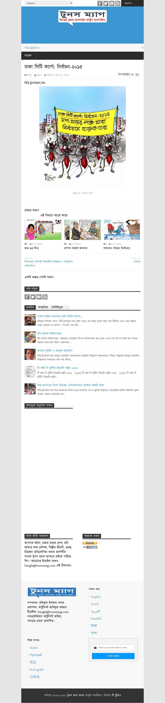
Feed (117, 3)
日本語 (34, 677)
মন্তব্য (29, 75)
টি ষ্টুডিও (116, 695)
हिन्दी (94, 626)
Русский (36, 655)
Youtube (111, 3)
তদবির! (137, 262)
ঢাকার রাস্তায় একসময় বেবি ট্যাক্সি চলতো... (59, 316)
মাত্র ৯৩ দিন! (31, 248)
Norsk (95, 604)
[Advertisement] (82, 36)
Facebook (99, 3)
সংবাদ (28, 55)
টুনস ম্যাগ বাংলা (75, 695)
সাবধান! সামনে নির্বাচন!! (116, 248)
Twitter (105, 3)
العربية (95, 611)
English (96, 597)
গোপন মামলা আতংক (75, 248)
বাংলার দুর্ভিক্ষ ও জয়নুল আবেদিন (55, 351)
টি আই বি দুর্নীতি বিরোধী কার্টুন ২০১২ (57, 368)
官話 (33, 662)
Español (96, 618)
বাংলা (94, 633)
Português (37, 669)
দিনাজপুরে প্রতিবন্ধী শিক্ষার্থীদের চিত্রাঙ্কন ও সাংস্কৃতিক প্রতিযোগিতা (48, 264)
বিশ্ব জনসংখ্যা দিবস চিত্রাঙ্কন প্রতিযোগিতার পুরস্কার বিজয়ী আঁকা (70, 385)
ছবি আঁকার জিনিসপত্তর (49, 334)
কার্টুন (39, 75)
